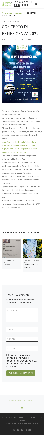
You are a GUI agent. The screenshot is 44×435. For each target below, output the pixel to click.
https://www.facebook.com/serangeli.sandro (19, 145)
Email (11, 339)
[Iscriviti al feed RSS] (14, 430)
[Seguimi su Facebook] (18, 430)
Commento (14, 310)
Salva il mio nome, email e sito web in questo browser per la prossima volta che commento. (21, 361)
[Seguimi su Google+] (22, 430)
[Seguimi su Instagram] (26, 430)
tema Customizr (33, 424)
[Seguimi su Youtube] (29, 430)
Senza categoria (19, 13)
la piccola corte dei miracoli (20, 417)
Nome (11, 329)
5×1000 (7, 264)
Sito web (12, 349)
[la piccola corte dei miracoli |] (7, 3)
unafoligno (8, 39)
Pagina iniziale (7, 13)
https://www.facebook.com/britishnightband (19, 142)
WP (15, 424)
